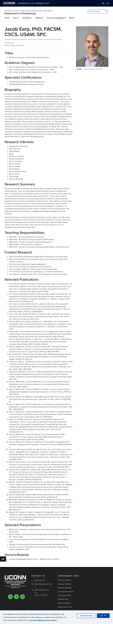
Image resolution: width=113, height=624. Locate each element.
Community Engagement (56, 18)
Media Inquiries (64, 603)
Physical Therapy (64, 588)
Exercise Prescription (66, 592)
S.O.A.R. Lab (9, 43)
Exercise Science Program (14, 45)
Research (39, 18)
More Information (86, 616)
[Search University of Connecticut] (103, 3)
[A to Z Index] (107, 3)
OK (102, 616)
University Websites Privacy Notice (43, 620)
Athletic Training (64, 580)
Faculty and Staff (64, 595)
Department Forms (65, 607)
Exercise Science (64, 584)
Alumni (72, 18)
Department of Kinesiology (20, 13)
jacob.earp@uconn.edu (93, 69)
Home (7, 18)
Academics (27, 18)
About (15, 18)
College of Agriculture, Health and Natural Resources (28, 11)
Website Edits (63, 599)
